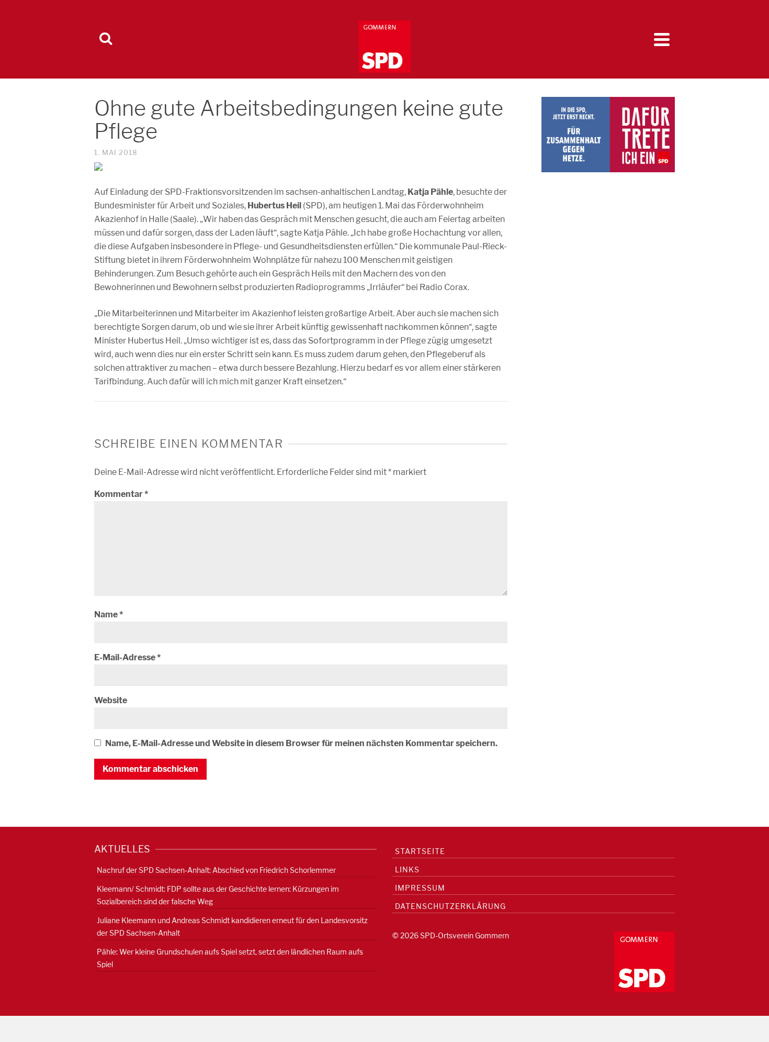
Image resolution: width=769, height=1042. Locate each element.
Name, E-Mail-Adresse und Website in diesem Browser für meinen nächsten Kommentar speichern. (301, 743)
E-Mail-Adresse (127, 657)
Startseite (420, 851)
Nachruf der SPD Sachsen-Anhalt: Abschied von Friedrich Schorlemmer (216, 870)
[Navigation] (662, 39)
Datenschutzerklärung (450, 906)
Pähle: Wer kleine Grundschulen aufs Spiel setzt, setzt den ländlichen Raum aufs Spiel (230, 958)
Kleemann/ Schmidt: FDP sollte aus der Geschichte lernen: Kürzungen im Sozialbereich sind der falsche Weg (218, 895)
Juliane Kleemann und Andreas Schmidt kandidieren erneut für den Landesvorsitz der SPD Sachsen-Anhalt (232, 926)
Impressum (420, 887)
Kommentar (121, 494)
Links (407, 869)
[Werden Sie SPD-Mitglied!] (608, 134)
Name (108, 614)
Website (110, 700)
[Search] (105, 39)
